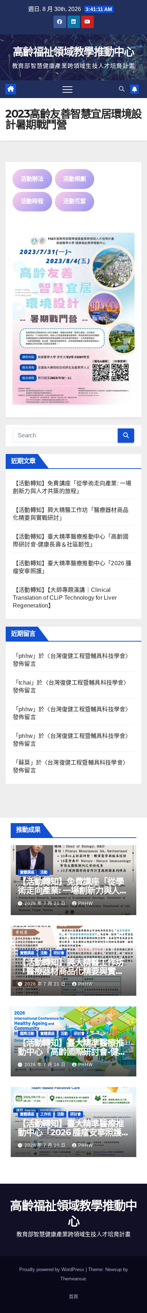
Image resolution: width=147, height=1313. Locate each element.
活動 (43, 872)
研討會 (59, 953)
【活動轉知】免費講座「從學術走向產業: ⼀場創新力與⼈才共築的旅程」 (73, 890)
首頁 (73, 1296)
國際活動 (27, 1034)
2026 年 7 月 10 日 (46, 1145)
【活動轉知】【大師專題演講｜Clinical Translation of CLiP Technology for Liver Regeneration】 (65, 598)
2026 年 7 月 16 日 (46, 1064)
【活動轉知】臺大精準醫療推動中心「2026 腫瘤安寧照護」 (74, 1128)
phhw (26, 656)
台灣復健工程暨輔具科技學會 (88, 656)
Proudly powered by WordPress (52, 1269)
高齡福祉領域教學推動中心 (73, 51)
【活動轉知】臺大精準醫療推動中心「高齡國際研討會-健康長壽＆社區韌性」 (72, 1052)
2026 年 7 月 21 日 (46, 903)
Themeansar (73, 1278)
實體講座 (27, 872)
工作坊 (45, 1114)
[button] (122, 89)
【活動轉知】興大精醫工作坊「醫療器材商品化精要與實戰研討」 (70, 971)
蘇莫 (24, 763)
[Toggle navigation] (67, 89)
